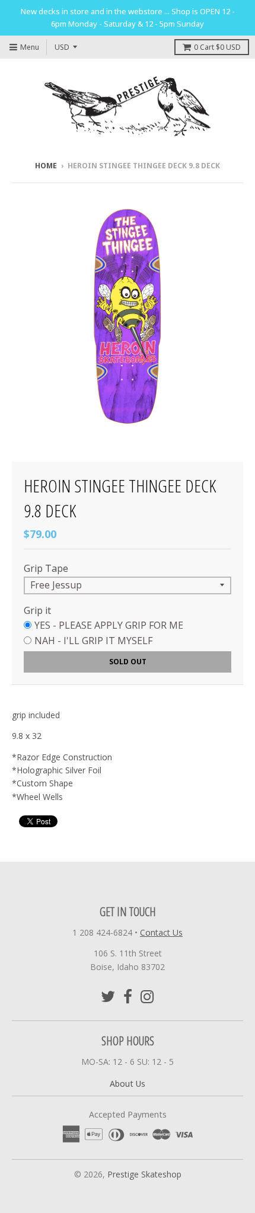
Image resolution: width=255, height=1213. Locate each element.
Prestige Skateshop (144, 1174)
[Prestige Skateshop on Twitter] (108, 996)
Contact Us (161, 932)
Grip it (37, 610)
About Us (127, 1083)
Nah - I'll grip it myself (93, 640)
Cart (217, 47)
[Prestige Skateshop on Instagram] (147, 996)
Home (46, 166)
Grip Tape (46, 568)
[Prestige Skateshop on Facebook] (127, 996)
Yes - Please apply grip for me (108, 625)
